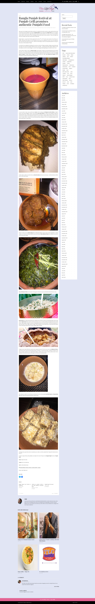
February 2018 (64, 200)
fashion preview (65, 65)
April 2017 (63, 222)
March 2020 (64, 154)
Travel (44, 1)
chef (68, 56)
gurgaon (70, 68)
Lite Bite (38, 27)
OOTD (63, 76)
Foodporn (73, 66)
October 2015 (64, 261)
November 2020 (64, 145)
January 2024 (64, 121)
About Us (23, 1)
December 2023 (64, 124)
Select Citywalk (65, 80)
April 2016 (63, 248)
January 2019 (64, 178)
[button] (38, 84)
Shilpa (74, 1)
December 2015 (64, 257)
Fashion (32, 1)
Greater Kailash (65, 68)
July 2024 (63, 115)
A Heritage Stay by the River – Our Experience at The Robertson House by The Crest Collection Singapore (69, 35)
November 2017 (64, 207)
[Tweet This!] (55, 493)
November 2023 (64, 126)
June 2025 (63, 110)
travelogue (72, 83)
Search (63, 14)
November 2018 (64, 183)
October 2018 (64, 185)
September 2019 (64, 163)
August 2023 (64, 132)
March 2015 (64, 277)
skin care (64, 81)
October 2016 (64, 235)
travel (68, 83)
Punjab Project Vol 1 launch (49, 484)
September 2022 (64, 141)
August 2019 (64, 165)
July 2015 (63, 268)
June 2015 (63, 270)
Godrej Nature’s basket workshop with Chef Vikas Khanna (49, 540)
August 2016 (64, 240)
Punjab (51, 27)
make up (64, 75)
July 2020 (63, 148)
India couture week (66, 71)
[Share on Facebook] (54, 493)
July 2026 (63, 95)
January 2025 (64, 113)
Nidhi (64, 1)
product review (71, 76)
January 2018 (64, 202)
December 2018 (64, 180)
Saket (70, 78)
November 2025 (64, 106)
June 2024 (63, 117)
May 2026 (63, 97)
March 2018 (64, 198)
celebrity (64, 56)
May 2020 (63, 152)
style (68, 81)
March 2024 (64, 119)
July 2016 (63, 242)
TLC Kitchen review (43, 571)
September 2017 (64, 211)
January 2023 (64, 137)
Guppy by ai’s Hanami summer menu (26, 539)
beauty (68, 54)
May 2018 (63, 194)
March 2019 (64, 174)
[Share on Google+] (57, 493)
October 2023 (64, 128)
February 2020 (64, 156)
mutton (45, 27)
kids (68, 73)
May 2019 (63, 170)
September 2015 (64, 264)
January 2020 (64, 159)
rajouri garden (65, 78)
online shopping (69, 75)
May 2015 (63, 272)
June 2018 (63, 191)
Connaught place (71, 59)
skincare (70, 80)
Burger (72, 54)
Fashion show (71, 65)
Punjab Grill (54, 27)
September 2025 (64, 108)
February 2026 (64, 102)
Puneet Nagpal (48, 27)
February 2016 (64, 253)
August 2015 (64, 266)
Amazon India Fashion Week (70, 53)
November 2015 (64, 259)
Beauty (27, 1)
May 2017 (63, 220)
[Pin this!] (56, 493)
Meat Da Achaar (42, 27)
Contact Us (49, 1)
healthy (64, 70)
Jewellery (64, 73)
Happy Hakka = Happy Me (23, 571)
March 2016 (64, 251)
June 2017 (63, 218)
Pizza (67, 76)
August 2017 (64, 213)
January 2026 (64, 104)
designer (64, 63)
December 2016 (64, 231)
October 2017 (64, 209)
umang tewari (65, 85)
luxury (71, 73)
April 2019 (63, 172)
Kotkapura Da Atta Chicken (33, 27)
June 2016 (63, 244)
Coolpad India (69, 61)
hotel (67, 70)
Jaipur (71, 71)
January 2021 (64, 143)
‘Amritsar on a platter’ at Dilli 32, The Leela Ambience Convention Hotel (37, 485)
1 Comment (21, 493)
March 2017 (64, 224)
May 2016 (63, 246)
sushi (71, 81)
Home (19, 1)
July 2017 (63, 215)
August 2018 (64, 187)
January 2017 (64, 229)
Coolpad (64, 61)
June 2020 (63, 150)
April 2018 (63, 196)
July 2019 (63, 167)
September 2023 (64, 130)
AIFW (63, 53)
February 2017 (64, 226)
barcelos (64, 54)
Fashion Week (65, 66)
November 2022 (64, 139)
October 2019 (64, 161)
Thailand (64, 83)
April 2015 (63, 275)
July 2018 (63, 189)
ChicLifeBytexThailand (66, 58)
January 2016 (64, 255)
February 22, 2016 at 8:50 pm (26, 581)
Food (36, 1)
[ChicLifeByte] (47, 7)
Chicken (71, 56)
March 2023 (64, 135)
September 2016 (64, 237)
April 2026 (63, 99)
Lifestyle (40, 1)
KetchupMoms (25, 580)
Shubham (70, 1)
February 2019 (64, 176)
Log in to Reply (56, 586)
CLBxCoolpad (65, 59)
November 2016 (64, 233)
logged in (25, 591)
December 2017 (64, 205)
